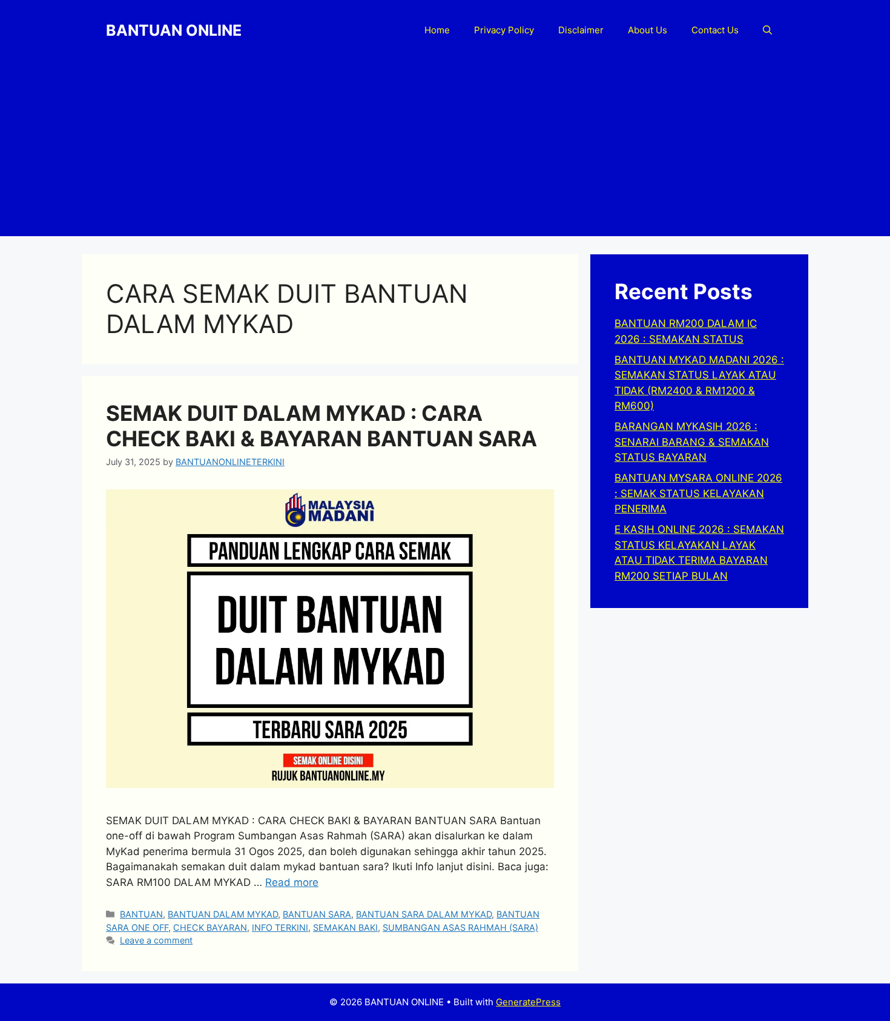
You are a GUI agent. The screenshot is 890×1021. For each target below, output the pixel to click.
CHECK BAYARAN (210, 927)
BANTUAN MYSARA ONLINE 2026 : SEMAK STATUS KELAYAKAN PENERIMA (698, 493)
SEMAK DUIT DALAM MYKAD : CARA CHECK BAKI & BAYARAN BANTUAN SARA (321, 425)
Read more (291, 882)
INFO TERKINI (280, 927)
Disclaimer (581, 30)
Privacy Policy (504, 30)
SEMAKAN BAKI (345, 927)
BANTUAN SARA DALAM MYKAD (424, 914)
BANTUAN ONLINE (174, 30)
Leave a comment (156, 940)
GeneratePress (528, 1002)
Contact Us (715, 30)
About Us (647, 30)
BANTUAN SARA (317, 914)
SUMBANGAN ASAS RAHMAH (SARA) (460, 927)
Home (437, 30)
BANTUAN (141, 914)
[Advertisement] (445, 151)
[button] (767, 30)
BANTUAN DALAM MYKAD (223, 914)
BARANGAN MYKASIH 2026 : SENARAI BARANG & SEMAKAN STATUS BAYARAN (692, 441)
